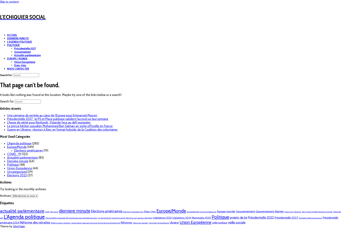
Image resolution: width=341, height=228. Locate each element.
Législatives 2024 (181, 217)
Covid (47, 212)
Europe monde (226, 211)
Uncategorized (17, 172)
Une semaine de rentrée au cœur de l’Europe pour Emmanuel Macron (52, 115)
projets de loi (238, 217)
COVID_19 (14, 154)
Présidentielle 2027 (25, 48)
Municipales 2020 (201, 217)
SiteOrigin (19, 226)
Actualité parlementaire (27, 55)
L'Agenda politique (19, 143)
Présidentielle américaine (310, 218)
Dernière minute (17, 161)
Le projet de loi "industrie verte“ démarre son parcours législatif (125, 218)
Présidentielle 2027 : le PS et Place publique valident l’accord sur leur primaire (57, 119)
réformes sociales (140, 223)
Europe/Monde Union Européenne (201, 212)
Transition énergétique (159, 223)
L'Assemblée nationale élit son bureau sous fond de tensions (71, 218)
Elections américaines (28, 150)
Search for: (6, 75)
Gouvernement (22, 52)
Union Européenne (24, 62)
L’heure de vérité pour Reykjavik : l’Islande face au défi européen (49, 122)
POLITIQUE (13, 45)
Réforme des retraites (35, 222)
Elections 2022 (17, 175)
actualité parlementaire (22, 210)
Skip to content (9, 1)
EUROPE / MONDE (17, 58)
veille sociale (236, 222)
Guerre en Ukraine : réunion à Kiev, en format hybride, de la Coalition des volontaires (62, 129)
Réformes (126, 222)
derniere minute (74, 210)
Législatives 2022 (162, 217)
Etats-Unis (20, 65)
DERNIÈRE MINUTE (18, 38)
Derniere (54, 212)
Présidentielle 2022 (261, 217)
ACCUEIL (12, 35)
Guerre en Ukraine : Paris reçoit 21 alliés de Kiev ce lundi (308, 212)
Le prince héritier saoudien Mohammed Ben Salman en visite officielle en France (60, 126)
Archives (5, 196)
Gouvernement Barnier (270, 211)
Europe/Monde (17, 147)
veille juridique (219, 222)
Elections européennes (133, 212)
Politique (13, 164)
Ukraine (174, 222)
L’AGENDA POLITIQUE (19, 41)
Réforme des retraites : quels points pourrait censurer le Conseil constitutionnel (85, 223)
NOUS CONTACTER (18, 68)
